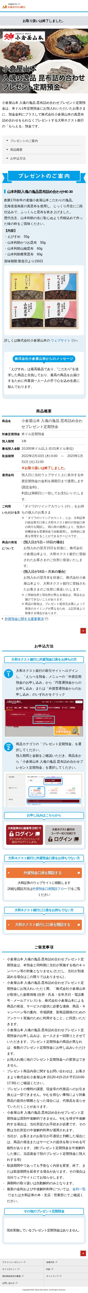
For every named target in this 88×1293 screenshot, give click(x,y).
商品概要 (16, 149)
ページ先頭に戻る (83, 630)
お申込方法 (18, 158)
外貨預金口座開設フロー (50, 888)
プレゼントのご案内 (24, 141)
